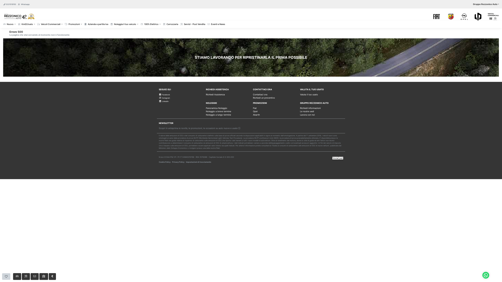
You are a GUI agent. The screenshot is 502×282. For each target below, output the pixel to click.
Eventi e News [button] (217, 24)
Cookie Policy (165, 162)
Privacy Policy (178, 162)
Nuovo (9, 24)
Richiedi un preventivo (264, 97)
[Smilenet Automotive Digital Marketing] (337, 158)
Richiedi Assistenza (215, 94)
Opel (255, 111)
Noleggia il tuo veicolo (124, 24)
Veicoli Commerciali (50, 24)
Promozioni (74, 24)
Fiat (255, 108)
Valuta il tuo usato (309, 94)
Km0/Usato (27, 24)
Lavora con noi (307, 114)
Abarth (256, 114)
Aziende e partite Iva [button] (97, 24)
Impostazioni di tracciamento (198, 162)
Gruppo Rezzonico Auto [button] (485, 4)
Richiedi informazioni (310, 108)
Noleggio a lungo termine (218, 114)
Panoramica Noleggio (216, 108)
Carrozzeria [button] (172, 24)
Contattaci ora (260, 94)
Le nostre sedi (307, 111)
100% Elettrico (151, 24)
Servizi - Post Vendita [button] (194, 24)
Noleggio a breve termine (218, 111)
